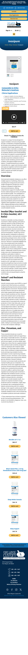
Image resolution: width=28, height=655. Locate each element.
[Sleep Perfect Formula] (15, 488)
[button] (14, 34)
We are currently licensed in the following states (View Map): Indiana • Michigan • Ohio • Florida (14, 3)
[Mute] (22, 122)
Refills (14, 578)
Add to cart (14, 131)
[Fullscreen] (24, 122)
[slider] (13, 122)
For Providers (14, 582)
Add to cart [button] (14, 446)
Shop (10, 45)
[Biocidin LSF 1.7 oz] (15, 428)
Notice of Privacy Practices (14, 584)
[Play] (3, 122)
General (15, 45)
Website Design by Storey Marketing (14, 595)
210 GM (5, 108)
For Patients (14, 580)
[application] (14, 117)
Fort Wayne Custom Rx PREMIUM (16, 136)
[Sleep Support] (15, 517)
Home (6, 45)
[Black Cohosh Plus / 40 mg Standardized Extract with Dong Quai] (15, 457)
